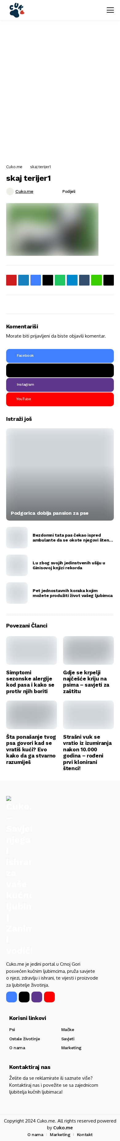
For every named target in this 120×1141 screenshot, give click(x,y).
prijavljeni (40, 336)
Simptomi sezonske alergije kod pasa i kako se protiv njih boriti (30, 681)
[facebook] (11, 997)
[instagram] (36, 997)
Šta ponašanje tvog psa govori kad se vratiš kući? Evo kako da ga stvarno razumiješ (31, 749)
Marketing (71, 1047)
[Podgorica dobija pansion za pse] (60, 474)
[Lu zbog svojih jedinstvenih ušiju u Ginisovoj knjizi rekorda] (17, 565)
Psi (12, 1029)
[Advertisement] (60, 92)
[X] (60, 370)
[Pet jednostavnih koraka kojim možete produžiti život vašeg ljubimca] (17, 593)
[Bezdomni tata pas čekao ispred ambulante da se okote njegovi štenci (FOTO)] (17, 537)
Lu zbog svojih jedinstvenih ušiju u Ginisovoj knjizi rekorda (69, 565)
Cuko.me (14, 166)
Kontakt (85, 1134)
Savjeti (67, 1038)
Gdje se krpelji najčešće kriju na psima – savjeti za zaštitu (86, 681)
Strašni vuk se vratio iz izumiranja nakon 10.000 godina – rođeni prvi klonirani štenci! (87, 752)
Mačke (67, 1029)
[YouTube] (49, 997)
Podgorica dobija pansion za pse (50, 513)
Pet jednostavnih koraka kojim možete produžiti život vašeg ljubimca (73, 593)
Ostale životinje (24, 1038)
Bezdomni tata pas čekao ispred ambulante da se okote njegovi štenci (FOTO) (73, 538)
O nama (17, 1047)
